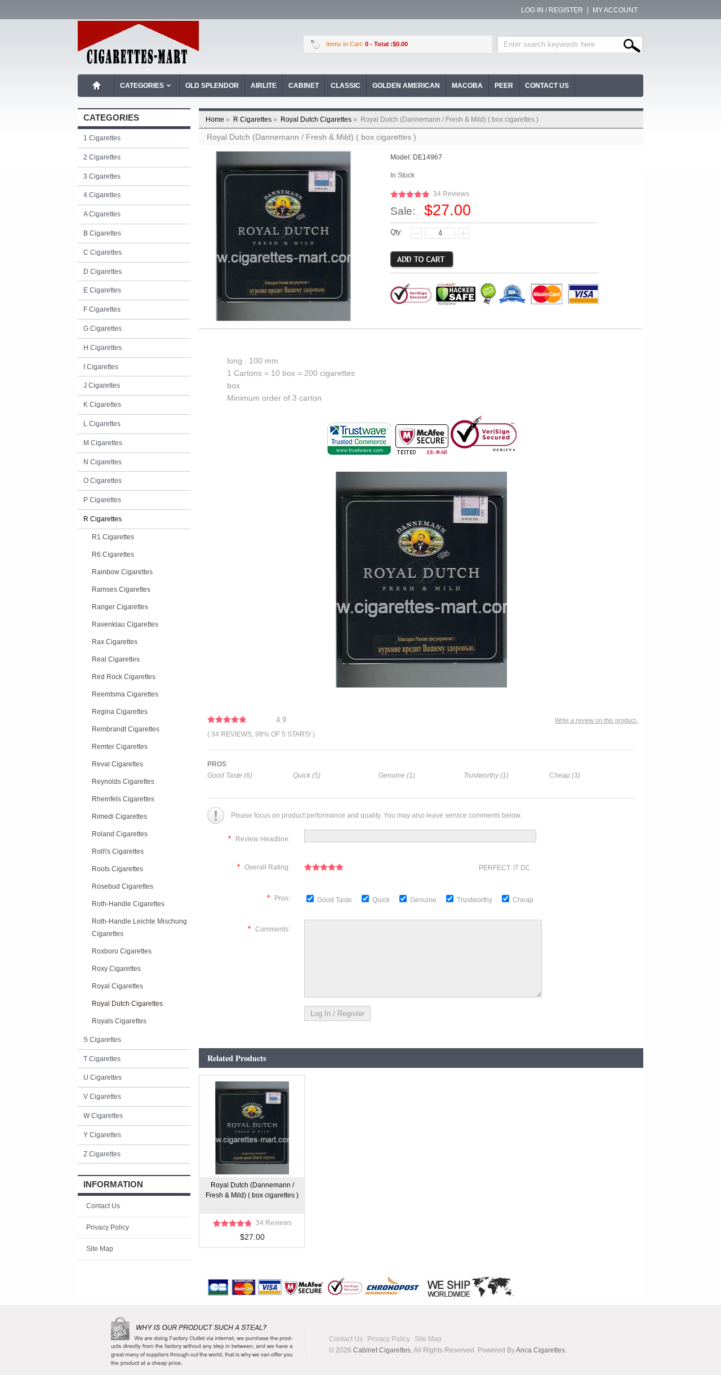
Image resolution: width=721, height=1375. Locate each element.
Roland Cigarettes (120, 834)
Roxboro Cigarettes (122, 951)
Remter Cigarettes (120, 747)
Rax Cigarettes (114, 642)
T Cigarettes (102, 1059)
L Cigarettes (102, 424)
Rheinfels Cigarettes (123, 799)
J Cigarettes (101, 385)
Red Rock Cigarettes (123, 677)
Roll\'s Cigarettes (118, 851)
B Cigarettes (102, 233)
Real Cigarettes (116, 659)
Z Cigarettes (102, 1154)
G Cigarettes (102, 328)
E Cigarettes (102, 290)
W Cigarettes (103, 1116)
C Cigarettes (102, 252)
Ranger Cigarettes (120, 607)
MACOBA (467, 86)
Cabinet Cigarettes (382, 1350)
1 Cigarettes (102, 138)
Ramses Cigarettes (121, 589)
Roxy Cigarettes (116, 969)
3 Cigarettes (102, 176)
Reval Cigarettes (117, 764)
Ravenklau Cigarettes (125, 624)
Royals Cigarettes (119, 1021)
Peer (504, 86)
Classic (345, 86)
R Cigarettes (256, 119)
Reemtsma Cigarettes (125, 694)
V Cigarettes (102, 1097)
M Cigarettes (102, 443)
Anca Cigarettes (540, 1350)
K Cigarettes (102, 405)
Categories (142, 86)
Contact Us (547, 86)
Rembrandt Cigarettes (125, 729)
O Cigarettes (102, 481)
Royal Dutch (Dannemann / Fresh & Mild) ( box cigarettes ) (252, 1190)
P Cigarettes (102, 500)
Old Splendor (212, 86)
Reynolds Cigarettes (123, 782)
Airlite (264, 86)
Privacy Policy (107, 1227)
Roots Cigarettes (117, 869)
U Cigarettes (102, 1077)
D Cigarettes (102, 272)
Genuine (424, 900)
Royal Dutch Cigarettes (320, 119)
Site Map (99, 1249)
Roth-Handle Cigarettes (128, 904)
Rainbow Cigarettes (122, 572)
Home (97, 85)
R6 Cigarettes (113, 554)
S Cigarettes (102, 1040)
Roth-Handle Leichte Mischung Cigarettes (139, 927)
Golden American (406, 86)
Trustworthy (475, 900)
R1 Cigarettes (113, 537)
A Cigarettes (102, 214)
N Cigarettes (102, 462)
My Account (615, 10)
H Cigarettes (102, 348)
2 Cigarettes (102, 157)
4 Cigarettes (102, 195)
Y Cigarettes (102, 1135)
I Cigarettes (100, 367)
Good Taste (335, 900)
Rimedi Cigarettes (119, 816)
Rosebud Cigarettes (122, 886)
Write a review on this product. (596, 720)
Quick (381, 900)
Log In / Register (552, 10)
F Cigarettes (102, 309)
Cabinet (303, 86)
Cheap (523, 900)
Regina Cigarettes (120, 712)
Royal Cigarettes (117, 986)
